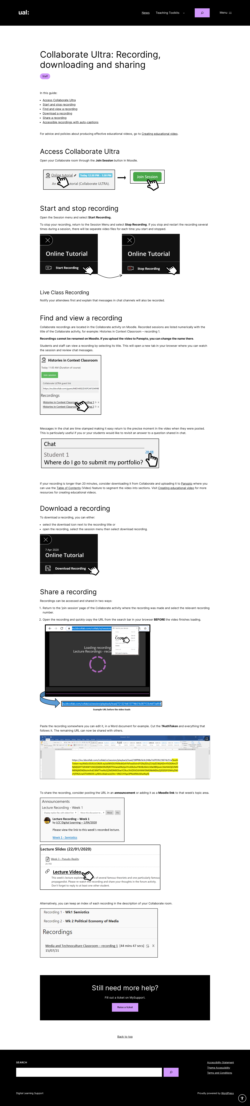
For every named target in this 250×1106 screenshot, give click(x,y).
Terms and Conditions (219, 1072)
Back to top (125, 1036)
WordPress (227, 1093)
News (146, 12)
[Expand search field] (202, 12)
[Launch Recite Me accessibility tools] (242, 1098)
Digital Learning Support (29, 1093)
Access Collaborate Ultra (59, 100)
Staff (45, 76)
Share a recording (54, 117)
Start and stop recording (59, 104)
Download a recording (57, 113)
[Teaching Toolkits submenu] (184, 13)
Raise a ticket (125, 1007)
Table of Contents (69, 488)
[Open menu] (226, 13)
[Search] (171, 1072)
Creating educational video (160, 133)
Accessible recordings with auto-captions (70, 122)
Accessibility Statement (220, 1062)
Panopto (186, 483)
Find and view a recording (60, 109)
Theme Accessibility (218, 1067)
